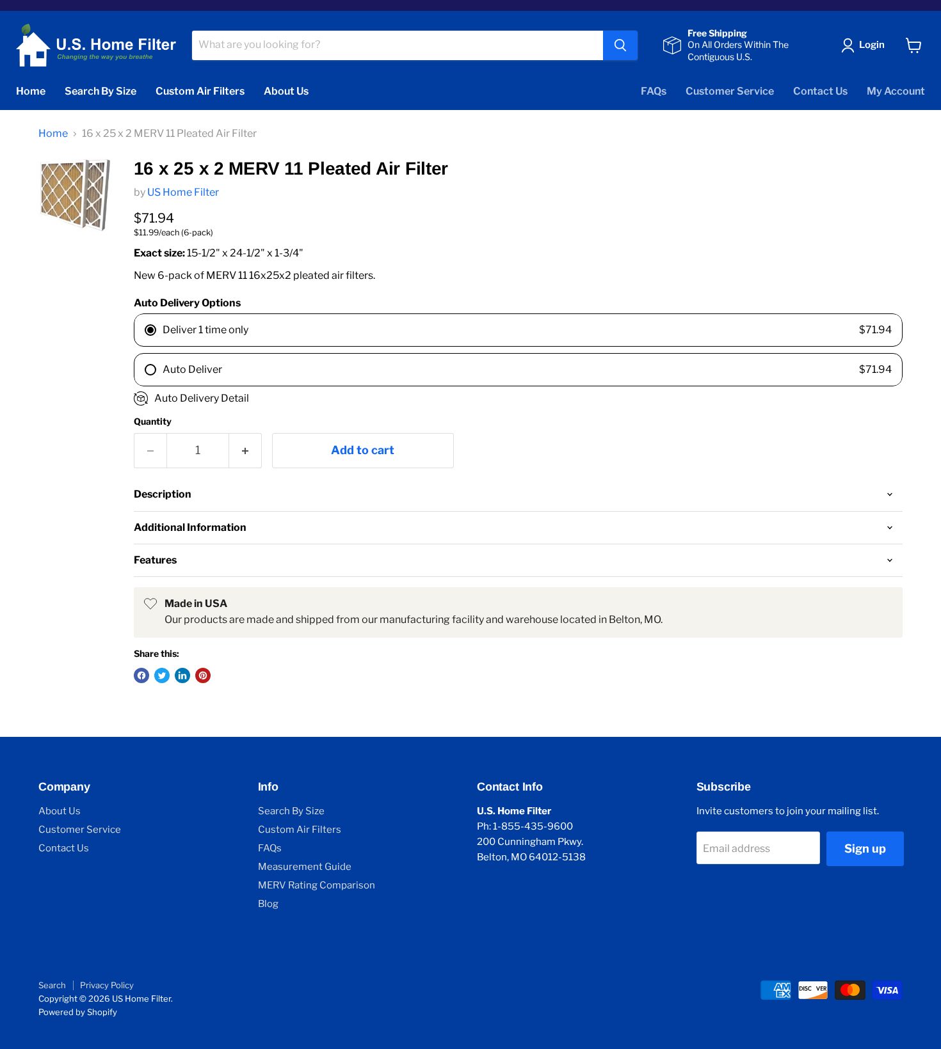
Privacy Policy (107, 985)
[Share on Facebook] (141, 675)
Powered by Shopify (77, 1012)
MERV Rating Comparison (316, 885)
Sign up (865, 848)
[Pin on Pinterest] (203, 675)
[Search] (620, 45)
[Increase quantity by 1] (245, 450)
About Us (286, 91)
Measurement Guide (304, 866)
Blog (268, 904)
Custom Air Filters (200, 91)
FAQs (653, 91)
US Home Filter (183, 192)
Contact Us (820, 91)
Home (30, 91)
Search (52, 985)
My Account (896, 91)
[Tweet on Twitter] (162, 675)
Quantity (153, 421)
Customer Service (730, 91)
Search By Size (100, 91)
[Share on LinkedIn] (182, 675)
